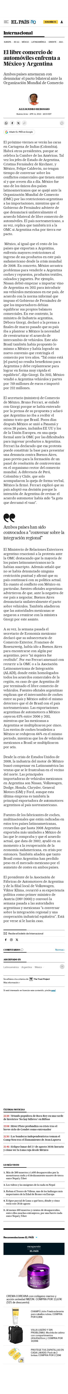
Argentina (26, 967)
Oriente (52, 42)
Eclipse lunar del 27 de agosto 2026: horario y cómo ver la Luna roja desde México (33, 1148)
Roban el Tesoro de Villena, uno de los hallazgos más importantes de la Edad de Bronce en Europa (34, 1193)
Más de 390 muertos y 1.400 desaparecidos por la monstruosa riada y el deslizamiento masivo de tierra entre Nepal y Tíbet (34, 1175)
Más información (10, 982)
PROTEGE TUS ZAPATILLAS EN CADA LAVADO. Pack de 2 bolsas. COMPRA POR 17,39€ (47, 1352)
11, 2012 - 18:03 (40, 114)
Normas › (60, 949)
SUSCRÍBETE (50, 22)
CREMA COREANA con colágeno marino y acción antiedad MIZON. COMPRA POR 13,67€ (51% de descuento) (34, 1299)
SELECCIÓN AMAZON (34, 1249)
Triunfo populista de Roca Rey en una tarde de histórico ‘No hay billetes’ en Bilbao (33, 1117)
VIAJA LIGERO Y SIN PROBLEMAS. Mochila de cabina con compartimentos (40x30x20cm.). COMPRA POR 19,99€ (48, 1335)
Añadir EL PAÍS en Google (21, 132)
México (25, 42)
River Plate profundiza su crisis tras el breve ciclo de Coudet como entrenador (30, 1128)
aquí (53, 990)
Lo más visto (11, 1165)
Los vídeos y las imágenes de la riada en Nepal (30, 1184)
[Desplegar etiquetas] (62, 966)
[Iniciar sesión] (62, 22)
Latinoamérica (38, 42)
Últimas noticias (14, 1109)
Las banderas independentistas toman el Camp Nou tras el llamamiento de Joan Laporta (32, 1138)
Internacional (18, 33)
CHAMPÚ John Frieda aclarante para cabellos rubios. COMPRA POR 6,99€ (47, 1314)
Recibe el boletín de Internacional (25, 933)
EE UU (16, 42)
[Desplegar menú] (6, 22)
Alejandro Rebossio (34, 109)
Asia (61, 42)
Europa (7, 42)
